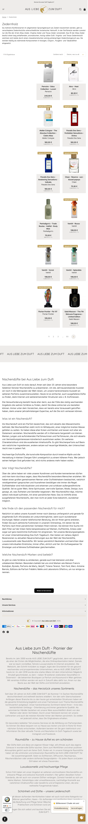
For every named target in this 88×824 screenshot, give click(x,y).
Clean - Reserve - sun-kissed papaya (73, 176)
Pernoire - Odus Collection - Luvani (47, 87)
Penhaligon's (48, 228)
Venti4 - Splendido (72, 266)
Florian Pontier (47, 309)
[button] (3, 9)
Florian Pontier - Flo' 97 (47, 307)
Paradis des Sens (73, 136)
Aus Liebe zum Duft (48, 619)
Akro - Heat (72, 86)
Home (4, 17)
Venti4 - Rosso (72, 220)
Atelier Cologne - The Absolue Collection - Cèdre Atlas (48, 131)
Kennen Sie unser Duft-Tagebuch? (44, 2)
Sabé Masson (73, 314)
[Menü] (11, 797)
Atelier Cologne (48, 136)
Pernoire (48, 91)
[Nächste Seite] (73, 332)
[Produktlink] (47, 79)
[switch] (7, 810)
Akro (73, 88)
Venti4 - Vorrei (47, 266)
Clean (73, 180)
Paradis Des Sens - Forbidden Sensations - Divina (73, 131)
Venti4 (73, 223)
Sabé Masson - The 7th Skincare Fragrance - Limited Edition (73, 309)
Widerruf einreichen (43, 589)
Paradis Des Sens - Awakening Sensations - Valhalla (47, 177)
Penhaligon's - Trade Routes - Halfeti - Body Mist (47, 223)
